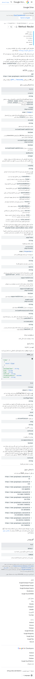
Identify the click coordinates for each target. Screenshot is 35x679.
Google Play (30, 639)
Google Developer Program (26, 582)
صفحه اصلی (31, 23)
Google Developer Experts (27, 588)
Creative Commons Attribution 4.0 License (23, 566)
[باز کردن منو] (31, 2)
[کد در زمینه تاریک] (32, 358)
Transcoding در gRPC (17, 79)
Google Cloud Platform (27, 661)
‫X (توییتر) (31, 612)
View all (32, 642)
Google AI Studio (29, 630)
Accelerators (30, 591)
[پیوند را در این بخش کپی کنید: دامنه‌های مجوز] (22, 470)
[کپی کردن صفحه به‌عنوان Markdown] (11, 26)
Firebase (31, 628)
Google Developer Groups (27, 585)
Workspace (23, 2)
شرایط (32, 671)
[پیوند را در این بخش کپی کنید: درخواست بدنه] (22, 335)
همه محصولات (30, 664)
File (12, 363)
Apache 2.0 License (26, 567)
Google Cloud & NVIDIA (28, 593)
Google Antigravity (29, 633)
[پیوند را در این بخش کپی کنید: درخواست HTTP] (21, 71)
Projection (28, 251)
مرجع (5, 23)
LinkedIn (31, 609)
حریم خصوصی (26, 671)
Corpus (29, 112)
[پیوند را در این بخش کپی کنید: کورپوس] (25, 539)
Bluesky (31, 604)
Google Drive (28, 7)
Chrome (31, 625)
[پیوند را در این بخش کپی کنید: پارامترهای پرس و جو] (18, 85)
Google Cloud (30, 636)
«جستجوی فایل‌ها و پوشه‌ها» (26, 50)
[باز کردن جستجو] (11, 2)
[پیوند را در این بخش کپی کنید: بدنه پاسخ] (25, 344)
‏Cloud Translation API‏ (19, 15)
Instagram (31, 606)
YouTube (31, 615)
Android (31, 622)
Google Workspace (22, 23)
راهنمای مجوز (6, 530)
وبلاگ (32, 601)
